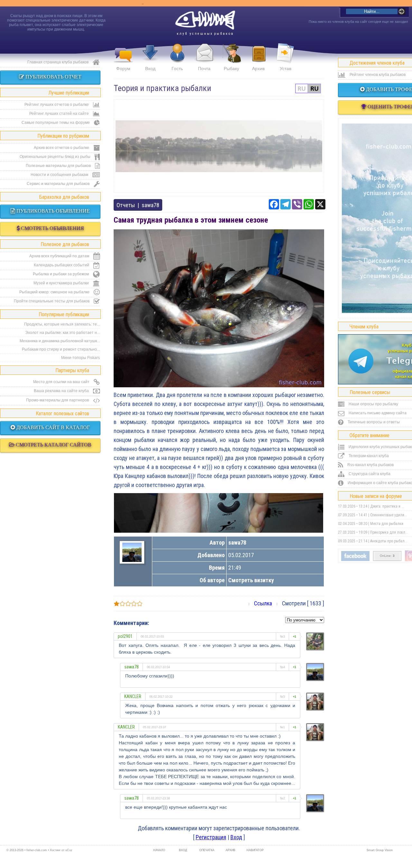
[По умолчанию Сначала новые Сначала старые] (304, 619)
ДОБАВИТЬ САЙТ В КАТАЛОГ (52, 427)
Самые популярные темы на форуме (56, 122)
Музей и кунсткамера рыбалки (61, 283)
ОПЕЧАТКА (206, 850)
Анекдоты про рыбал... (388, 541)
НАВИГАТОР (254, 850)
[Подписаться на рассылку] (355, 559)
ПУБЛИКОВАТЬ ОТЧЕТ (52, 76)
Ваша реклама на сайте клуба (62, 391)
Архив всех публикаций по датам (59, 256)
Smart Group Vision (380, 850)
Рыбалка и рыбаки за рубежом (61, 274)
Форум (123, 68)
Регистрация (211, 837)
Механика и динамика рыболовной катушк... (60, 341)
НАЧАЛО (159, 850)
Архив (258, 68)
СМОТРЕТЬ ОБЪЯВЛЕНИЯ (52, 228)
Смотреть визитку (251, 580)
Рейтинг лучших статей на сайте (59, 113)
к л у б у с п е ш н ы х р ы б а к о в (205, 34)
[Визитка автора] (132, 559)
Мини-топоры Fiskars (80, 357)
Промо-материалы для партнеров (58, 400)
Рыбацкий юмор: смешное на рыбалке (54, 292)
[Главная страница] (205, 20)
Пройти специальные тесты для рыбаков (52, 301)
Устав (285, 68)
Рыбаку (231, 68)
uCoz (68, 850)
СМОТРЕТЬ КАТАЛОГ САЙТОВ (52, 444)
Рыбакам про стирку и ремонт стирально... (61, 349)
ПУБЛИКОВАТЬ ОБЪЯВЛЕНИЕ (52, 211)
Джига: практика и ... (387, 506)
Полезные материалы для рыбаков (59, 165)
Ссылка (263, 603)
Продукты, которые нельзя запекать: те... (62, 324)
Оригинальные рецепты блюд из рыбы (55, 156)
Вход (150, 68)
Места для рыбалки (386, 523)
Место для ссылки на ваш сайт (61, 382)
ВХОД (183, 850)
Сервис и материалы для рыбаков (58, 183)
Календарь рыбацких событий (62, 265)
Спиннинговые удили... (388, 515)
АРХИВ (230, 850)
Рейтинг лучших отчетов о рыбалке (57, 104)
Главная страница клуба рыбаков (58, 62)
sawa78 (150, 205)
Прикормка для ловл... (389, 532)
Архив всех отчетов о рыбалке (62, 147)
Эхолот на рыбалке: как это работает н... (62, 332)
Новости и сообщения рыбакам (60, 174)
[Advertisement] (219, 146)
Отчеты (126, 205)
